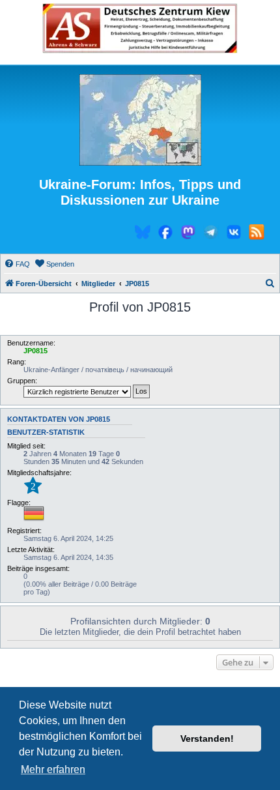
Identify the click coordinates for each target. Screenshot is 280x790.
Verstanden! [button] (207, 738)
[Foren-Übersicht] (140, 120)
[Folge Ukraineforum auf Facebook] (165, 234)
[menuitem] (17, 264)
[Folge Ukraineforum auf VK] (233, 234)
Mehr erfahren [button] (53, 769)
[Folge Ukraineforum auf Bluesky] (142, 234)
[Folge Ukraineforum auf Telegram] (211, 234)
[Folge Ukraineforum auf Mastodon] (188, 234)
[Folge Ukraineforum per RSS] (256, 234)
